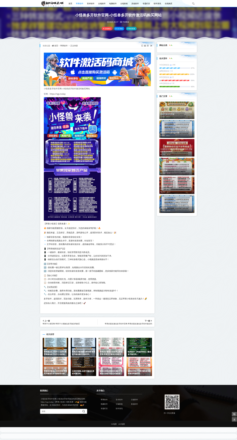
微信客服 (132, 29)
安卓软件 (90, 3)
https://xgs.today (58, 94)
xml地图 (121, 424)
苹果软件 (79, 3)
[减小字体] (142, 45)
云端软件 (102, 3)
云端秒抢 (124, 3)
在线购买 (168, 3)
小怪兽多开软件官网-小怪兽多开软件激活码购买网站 (118, 14)
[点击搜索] (194, 3)
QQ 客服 (120, 29)
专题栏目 (146, 3)
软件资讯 (157, 3)
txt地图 (114, 424)
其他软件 (135, 3)
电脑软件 (113, 3)
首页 (70, 3)
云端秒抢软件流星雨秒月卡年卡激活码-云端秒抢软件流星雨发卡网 (176, 131)
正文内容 (74, 45)
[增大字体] (148, 45)
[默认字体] (145, 45)
